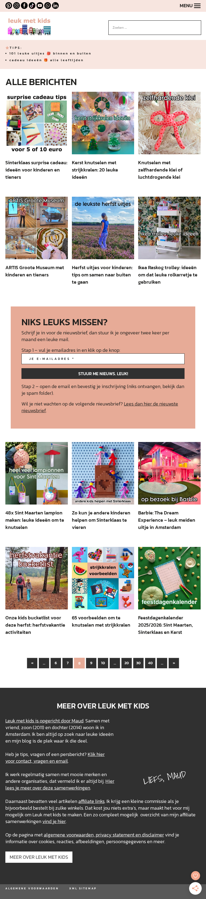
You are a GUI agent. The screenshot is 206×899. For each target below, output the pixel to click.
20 (126, 663)
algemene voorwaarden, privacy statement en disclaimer (104, 834)
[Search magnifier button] (197, 24)
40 (150, 663)
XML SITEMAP (83, 888)
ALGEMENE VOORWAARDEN (32, 888)
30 (138, 663)
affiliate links (91, 801)
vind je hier (54, 821)
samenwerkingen (72, 787)
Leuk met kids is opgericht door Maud (44, 720)
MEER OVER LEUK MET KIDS (39, 857)
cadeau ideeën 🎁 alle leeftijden (46, 60)
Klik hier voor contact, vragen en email (55, 758)
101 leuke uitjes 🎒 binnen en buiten (50, 53)
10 (103, 663)
